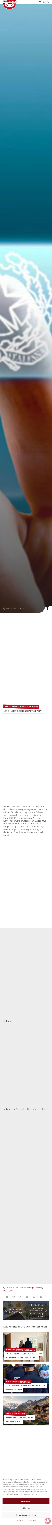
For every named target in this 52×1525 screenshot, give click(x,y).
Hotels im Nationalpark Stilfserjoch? (19, 1419)
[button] (40, 2)
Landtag (38, 1287)
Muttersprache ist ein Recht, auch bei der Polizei (25, 1387)
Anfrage (30, 1287)
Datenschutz (21, 1520)
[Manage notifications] (48, 1521)
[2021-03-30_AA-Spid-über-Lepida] (26, 1066)
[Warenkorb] (48, 2)
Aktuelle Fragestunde (16, 1287)
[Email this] (6, 1296)
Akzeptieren (26, 1501)
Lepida (6, 1290)
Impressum (32, 1520)
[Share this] (13, 1296)
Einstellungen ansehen (26, 1514)
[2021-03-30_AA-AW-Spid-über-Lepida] (26, 1154)
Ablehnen (26, 1508)
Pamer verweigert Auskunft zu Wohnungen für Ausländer (24, 1355)
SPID (12, 1290)
